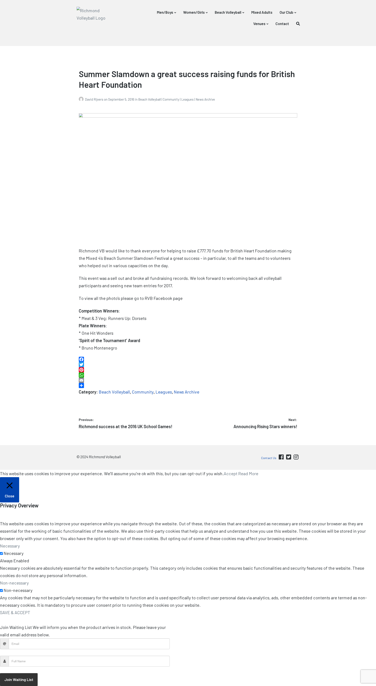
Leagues (187, 99)
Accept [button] (230, 473)
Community (171, 99)
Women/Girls (194, 12)
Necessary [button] (10, 545)
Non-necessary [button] (14, 582)
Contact (282, 23)
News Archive (205, 99)
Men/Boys (165, 12)
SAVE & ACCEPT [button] (15, 612)
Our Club (286, 12)
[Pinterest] (188, 369)
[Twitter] (188, 364)
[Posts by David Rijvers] (82, 99)
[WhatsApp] (188, 375)
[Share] (188, 385)
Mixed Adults (261, 12)
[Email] (188, 380)
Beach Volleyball (228, 12)
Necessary (14, 553)
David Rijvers (94, 99)
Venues (259, 23)
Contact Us (268, 458)
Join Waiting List (18, 679)
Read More (248, 473)
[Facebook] (188, 359)
